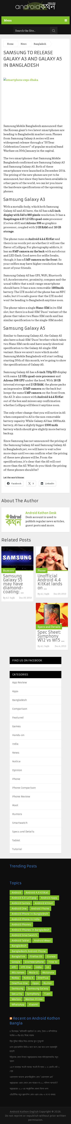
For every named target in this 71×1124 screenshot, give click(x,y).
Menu (8, 20)
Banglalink (18, 956)
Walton (16, 999)
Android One (19, 908)
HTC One (26, 967)
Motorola (48, 972)
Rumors (8, 570)
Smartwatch (19, 822)
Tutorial (17, 849)
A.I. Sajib (10, 597)
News (15, 752)
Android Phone (40, 908)
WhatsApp (18, 1004)
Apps (15, 691)
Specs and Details (49, 626)
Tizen (47, 993)
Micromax (18, 972)
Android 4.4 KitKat (37, 892)
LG (47, 967)
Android (16, 892)
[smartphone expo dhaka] (35, 99)
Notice (16, 761)
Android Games (21, 903)
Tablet (16, 840)
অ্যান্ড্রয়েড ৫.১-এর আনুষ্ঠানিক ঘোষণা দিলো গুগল (29, 1088)
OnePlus (43, 977)
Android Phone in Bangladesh (30, 913)
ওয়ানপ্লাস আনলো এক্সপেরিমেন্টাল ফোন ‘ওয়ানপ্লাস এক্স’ (31, 1076)
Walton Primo (34, 999)
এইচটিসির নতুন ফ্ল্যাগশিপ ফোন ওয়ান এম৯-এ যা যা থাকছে (32, 1094)
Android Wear (42, 940)
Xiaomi (33, 1004)
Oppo (35, 983)
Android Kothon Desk (41, 513)
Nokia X (28, 977)
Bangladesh (19, 700)
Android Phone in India (26, 919)
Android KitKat (44, 903)
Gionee (51, 956)
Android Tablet (20, 940)
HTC (14, 967)
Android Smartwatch (24, 935)
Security (17, 993)
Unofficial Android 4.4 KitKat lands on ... (50, 582)
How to (52, 961)
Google (16, 961)
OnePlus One (20, 983)
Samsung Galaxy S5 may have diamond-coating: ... (13, 584)
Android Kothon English (24, 1111)
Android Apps (49, 897)
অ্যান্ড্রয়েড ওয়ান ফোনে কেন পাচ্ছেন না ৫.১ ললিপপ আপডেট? (34, 1082)
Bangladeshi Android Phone (29, 951)
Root (15, 805)
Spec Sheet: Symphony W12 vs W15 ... (51, 636)
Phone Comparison (24, 787)
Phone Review (21, 796)
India (15, 743)
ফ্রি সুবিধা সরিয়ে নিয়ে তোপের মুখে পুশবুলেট (27, 1041)
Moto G (33, 972)
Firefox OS (36, 956)
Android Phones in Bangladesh (30, 929)
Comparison (19, 708)
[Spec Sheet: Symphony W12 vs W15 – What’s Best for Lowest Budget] (52, 615)
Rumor (47, 983)
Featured (17, 717)
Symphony (33, 993)
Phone (42, 570)
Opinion (17, 770)
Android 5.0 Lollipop (24, 897)
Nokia (15, 977)
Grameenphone (34, 961)
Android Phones (21, 924)
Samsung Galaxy (38, 988)
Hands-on (18, 735)
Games (16, 726)
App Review (19, 682)
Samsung (17, 988)
